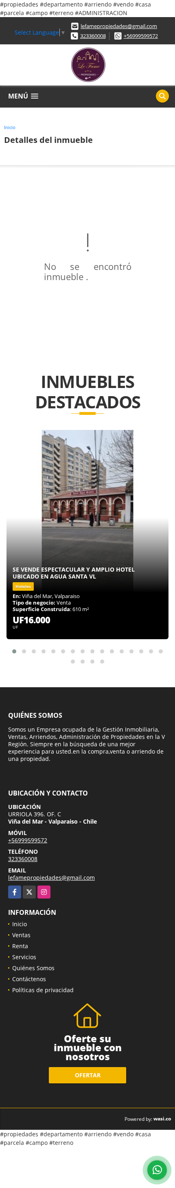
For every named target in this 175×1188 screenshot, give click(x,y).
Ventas (21, 935)
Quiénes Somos (33, 968)
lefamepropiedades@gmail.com (119, 26)
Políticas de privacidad (43, 990)
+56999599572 (141, 35)
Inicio (9, 127)
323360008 (93, 35)
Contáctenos (29, 979)
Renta (20, 946)
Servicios (24, 957)
